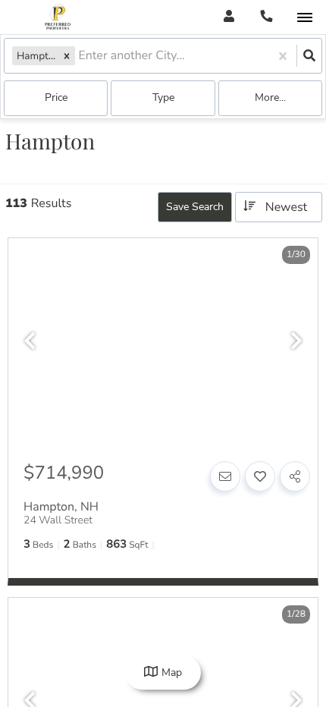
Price (56, 97)
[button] (66, 55)
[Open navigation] (304, 18)
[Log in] (229, 17)
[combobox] (79, 55)
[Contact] (225, 476)
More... (270, 97)
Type (163, 97)
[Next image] (296, 341)
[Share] (295, 476)
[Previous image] (29, 341)
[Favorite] (260, 476)
